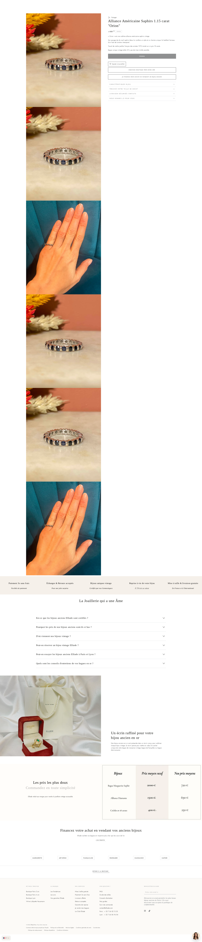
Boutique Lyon (30, 898)
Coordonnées (96, 927)
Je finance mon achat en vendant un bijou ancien (142, 77)
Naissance (139, 858)
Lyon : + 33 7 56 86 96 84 (109, 915)
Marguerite (37, 858)
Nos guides (103, 901)
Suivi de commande (106, 905)
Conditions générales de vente (83, 927)
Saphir (164, 858)
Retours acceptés (80, 901)
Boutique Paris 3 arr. (33, 891)
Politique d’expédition (49, 930)
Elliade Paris (34, 925)
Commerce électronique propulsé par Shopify (37, 927)
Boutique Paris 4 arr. (33, 895)
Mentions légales (70, 927)
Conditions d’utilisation (62, 930)
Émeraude (114, 858)
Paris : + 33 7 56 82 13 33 (109, 911)
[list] (101, 586)
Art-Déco (63, 858)
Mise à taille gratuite (81, 891)
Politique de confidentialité (57, 927)
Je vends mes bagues (82, 908)
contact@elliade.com (106, 908)
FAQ (101, 891)
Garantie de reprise (81, 905)
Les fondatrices (55, 891)
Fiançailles (88, 858)
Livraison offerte (80, 898)
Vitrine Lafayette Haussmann (35, 901)
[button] (6, 938)
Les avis (53, 895)
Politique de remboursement (35, 930)
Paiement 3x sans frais (82, 895)
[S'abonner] (175, 892)
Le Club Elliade (80, 911)
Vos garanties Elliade (57, 898)
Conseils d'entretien (106, 898)
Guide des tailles (105, 895)
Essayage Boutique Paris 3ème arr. (142, 70)
